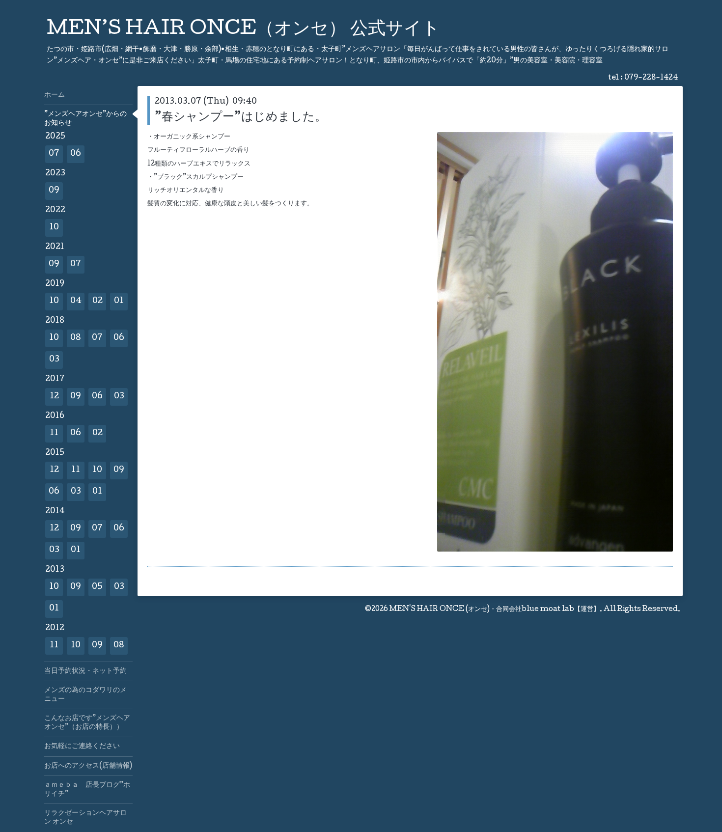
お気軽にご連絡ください (82, 746)
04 (76, 301)
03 (54, 360)
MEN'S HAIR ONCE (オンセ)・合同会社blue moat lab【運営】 (494, 609)
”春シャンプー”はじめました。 (241, 117)
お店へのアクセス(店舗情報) (88, 766)
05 (97, 587)
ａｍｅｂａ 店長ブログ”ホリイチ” (87, 789)
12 (54, 396)
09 (54, 191)
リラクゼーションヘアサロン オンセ (85, 817)
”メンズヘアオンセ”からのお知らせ (85, 119)
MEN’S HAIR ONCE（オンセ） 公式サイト (243, 30)
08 (75, 338)
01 (119, 301)
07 (54, 154)
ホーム (54, 95)
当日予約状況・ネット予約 (85, 671)
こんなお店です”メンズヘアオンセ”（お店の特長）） (87, 723)
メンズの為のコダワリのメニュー (85, 695)
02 (97, 301)
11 (54, 433)
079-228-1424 (651, 78)
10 (54, 227)
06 (75, 154)
